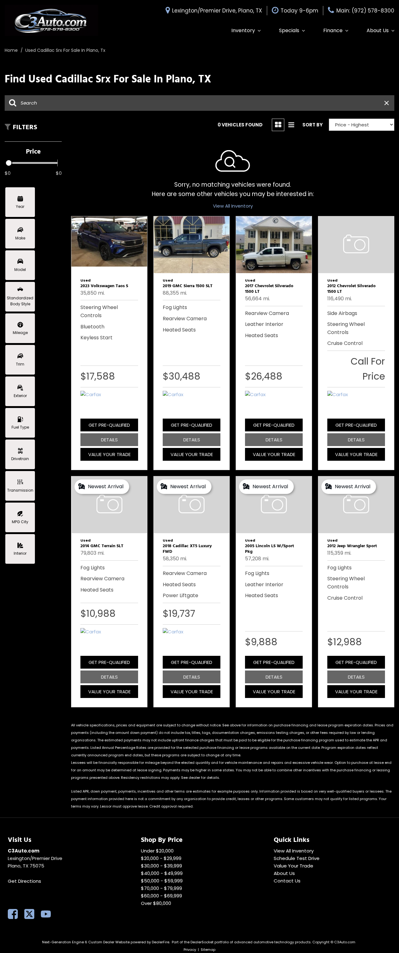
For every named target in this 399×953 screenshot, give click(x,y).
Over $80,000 (156, 903)
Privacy (190, 949)
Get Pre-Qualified (109, 425)
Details (109, 439)
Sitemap (208, 949)
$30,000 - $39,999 (161, 865)
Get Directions (24, 881)
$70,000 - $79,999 (161, 888)
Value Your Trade (109, 454)
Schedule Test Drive (297, 858)
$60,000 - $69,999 (161, 895)
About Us (378, 30)
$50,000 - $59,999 (162, 880)
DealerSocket (202, 942)
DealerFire (160, 942)
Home (12, 50)
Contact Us (287, 880)
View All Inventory (233, 206)
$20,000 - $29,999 (161, 858)
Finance (333, 30)
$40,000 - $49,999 (162, 873)
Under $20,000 (157, 850)
